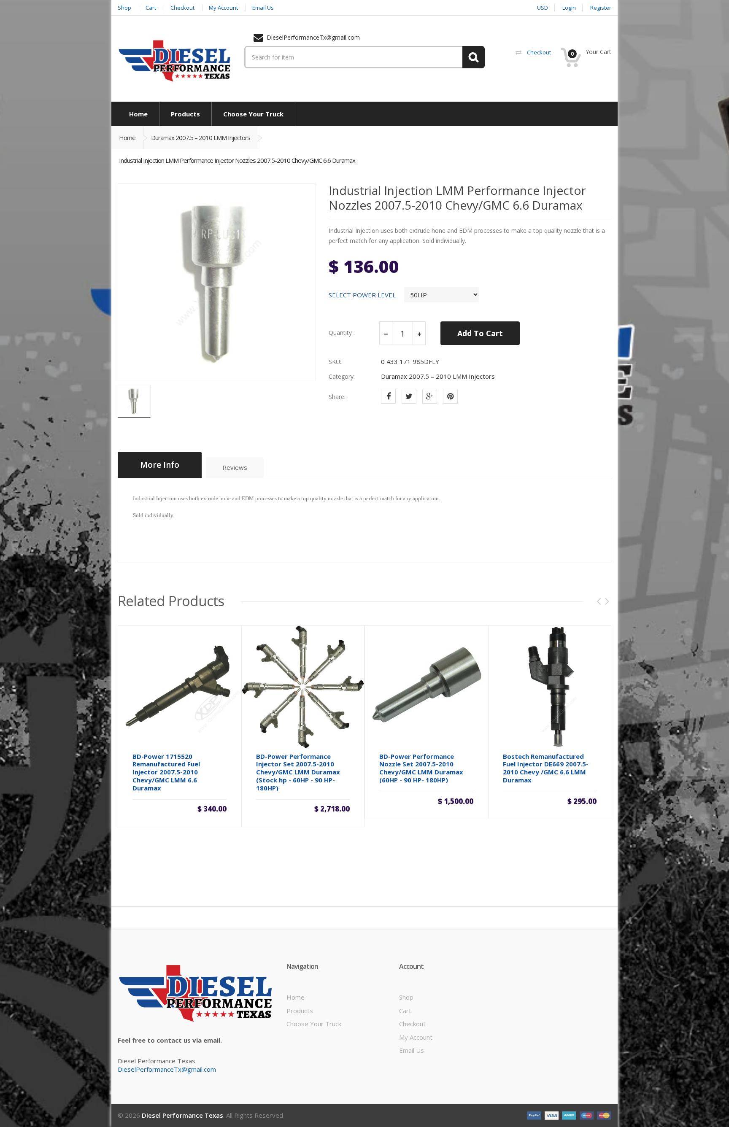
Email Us (411, 1050)
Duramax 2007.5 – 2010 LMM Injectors (200, 137)
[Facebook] (388, 396)
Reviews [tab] (234, 467)
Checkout (412, 1023)
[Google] (429, 396)
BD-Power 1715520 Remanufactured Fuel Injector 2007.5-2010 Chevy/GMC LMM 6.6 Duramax (166, 772)
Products (299, 1010)
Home (127, 137)
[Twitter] (409, 396)
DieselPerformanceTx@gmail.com (167, 1069)
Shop (406, 997)
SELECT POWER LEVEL (362, 295)
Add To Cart (480, 333)
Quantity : (342, 333)
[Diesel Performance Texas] (175, 60)
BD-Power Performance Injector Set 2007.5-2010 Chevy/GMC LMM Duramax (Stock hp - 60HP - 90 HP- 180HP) (298, 772)
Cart (405, 1010)
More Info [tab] (159, 464)
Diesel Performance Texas (182, 1115)
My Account (415, 1037)
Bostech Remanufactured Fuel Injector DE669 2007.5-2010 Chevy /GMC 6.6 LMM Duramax (546, 768)
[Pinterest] (450, 396)
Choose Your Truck (313, 1023)
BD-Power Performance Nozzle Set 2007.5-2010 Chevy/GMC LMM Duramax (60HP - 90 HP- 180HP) (421, 768)
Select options (179, 806)
